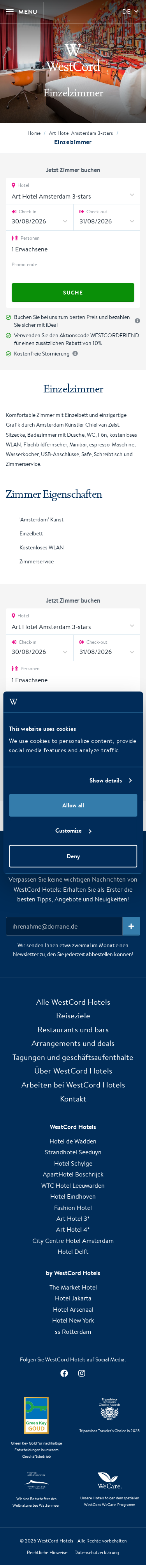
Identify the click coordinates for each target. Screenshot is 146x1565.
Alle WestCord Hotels (73, 1002)
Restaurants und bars (73, 1029)
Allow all (73, 805)
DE (126, 11)
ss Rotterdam (73, 1332)
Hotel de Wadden (73, 1141)
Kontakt (73, 1098)
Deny (73, 856)
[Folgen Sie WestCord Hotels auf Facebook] (64, 1373)
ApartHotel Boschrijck (73, 1174)
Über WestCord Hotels (73, 1070)
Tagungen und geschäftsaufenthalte (73, 1057)
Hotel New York (73, 1320)
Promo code (24, 264)
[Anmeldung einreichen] (131, 926)
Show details (106, 780)
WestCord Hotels (55, 1541)
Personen (29, 238)
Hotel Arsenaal (73, 1309)
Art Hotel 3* (73, 1219)
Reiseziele (73, 1015)
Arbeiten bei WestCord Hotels (73, 1084)
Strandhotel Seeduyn (73, 1152)
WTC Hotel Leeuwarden (73, 1186)
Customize (68, 830)
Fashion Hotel (73, 1208)
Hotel (22, 185)
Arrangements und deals (73, 1043)
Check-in (27, 211)
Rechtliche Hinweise (47, 1552)
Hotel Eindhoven (73, 1196)
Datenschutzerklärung (96, 1552)
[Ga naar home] (73, 59)
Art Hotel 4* (73, 1229)
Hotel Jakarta (73, 1298)
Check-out (96, 211)
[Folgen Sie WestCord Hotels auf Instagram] (82, 1373)
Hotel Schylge (73, 1163)
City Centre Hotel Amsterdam (73, 1241)
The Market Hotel (73, 1287)
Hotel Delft (73, 1252)
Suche (73, 292)
